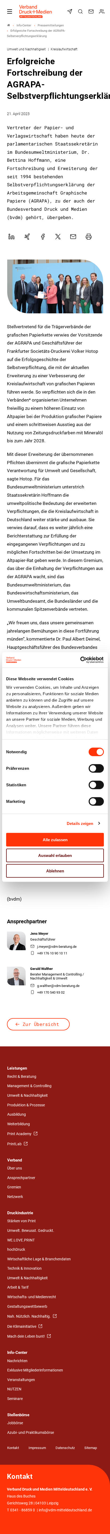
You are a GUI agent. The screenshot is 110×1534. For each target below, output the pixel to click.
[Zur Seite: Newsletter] (70, 11)
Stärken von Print (21, 1221)
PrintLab (14, 1144)
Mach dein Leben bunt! (26, 1336)
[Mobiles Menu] (10, 11)
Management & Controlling (29, 1086)
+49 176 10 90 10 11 (52, 953)
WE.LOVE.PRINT (21, 1240)
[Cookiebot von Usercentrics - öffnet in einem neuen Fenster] (80, 659)
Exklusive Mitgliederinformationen (35, 1370)
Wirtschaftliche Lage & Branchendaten (39, 1259)
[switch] (96, 768)
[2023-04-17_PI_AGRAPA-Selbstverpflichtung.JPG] (55, 286)
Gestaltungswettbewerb (27, 1306)
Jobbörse (15, 1423)
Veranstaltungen (21, 1380)
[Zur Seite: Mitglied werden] (102, 11)
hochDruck (16, 1249)
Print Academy (19, 1134)
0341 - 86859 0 (22, 1510)
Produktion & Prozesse (26, 1105)
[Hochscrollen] (98, 1522)
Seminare (15, 1399)
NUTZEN (14, 1389)
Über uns (14, 1168)
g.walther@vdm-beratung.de (58, 986)
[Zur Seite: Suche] (81, 11)
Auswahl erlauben (55, 855)
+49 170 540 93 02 (51, 992)
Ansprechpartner (21, 1178)
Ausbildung (16, 1114)
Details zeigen (80, 823)
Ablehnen (55, 871)
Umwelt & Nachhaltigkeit (27, 1095)
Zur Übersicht (41, 1024)
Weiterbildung (18, 1124)
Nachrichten (17, 1361)
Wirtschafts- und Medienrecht (31, 1297)
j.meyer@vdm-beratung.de (57, 947)
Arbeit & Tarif (18, 1287)
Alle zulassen (55, 839)
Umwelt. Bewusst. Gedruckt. (30, 1230)
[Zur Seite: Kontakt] (92, 11)
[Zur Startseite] (36, 11)
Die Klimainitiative (22, 1326)
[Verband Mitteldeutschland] (8, 25)
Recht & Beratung (21, 1076)
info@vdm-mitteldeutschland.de (65, 1510)
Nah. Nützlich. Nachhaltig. (29, 1316)
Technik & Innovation (24, 1268)
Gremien (14, 1187)
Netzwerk (15, 1197)
